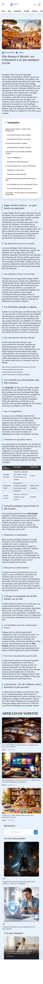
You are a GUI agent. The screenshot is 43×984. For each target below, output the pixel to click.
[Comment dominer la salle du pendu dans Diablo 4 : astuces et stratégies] (21, 859)
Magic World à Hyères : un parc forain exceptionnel (18, 130)
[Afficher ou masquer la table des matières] (29, 122)
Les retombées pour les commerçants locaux (22, 184)
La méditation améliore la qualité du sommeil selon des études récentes (19, 952)
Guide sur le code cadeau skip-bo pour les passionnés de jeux (17, 816)
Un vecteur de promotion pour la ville (19, 188)
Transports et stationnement (16, 174)
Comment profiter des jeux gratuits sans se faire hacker (19, 928)
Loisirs (21, 52)
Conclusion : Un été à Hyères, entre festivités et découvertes (21, 194)
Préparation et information (16, 170)
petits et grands (28, 222)
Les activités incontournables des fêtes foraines (19, 153)
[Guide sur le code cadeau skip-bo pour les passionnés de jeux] (21, 800)
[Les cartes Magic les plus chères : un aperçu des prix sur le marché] (21, 730)
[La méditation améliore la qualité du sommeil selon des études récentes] (21, 947)
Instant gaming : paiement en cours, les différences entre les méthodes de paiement (21, 781)
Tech (3, 879)
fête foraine (36, 77)
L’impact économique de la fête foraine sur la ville (21, 179)
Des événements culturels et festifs (19, 147)
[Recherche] (34, 4)
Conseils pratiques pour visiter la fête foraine (21, 166)
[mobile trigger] (3, 4)
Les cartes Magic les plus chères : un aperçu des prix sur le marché (20, 746)
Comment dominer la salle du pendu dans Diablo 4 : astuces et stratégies (18, 882)
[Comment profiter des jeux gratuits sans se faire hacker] (21, 904)
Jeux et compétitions (14, 158)
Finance (4, 785)
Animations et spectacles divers (17, 162)
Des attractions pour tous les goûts (19, 135)
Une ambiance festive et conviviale (18, 139)
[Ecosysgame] (14, 4)
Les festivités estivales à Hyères (16, 143)
